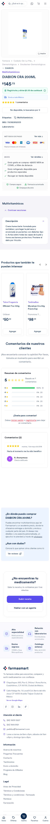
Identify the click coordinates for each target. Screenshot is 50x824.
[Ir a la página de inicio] (3, 3)
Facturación (8, 803)
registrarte (31, 420)
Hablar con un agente (25, 608)
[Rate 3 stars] (16, 380)
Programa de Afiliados (13, 770)
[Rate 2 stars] (12, 380)
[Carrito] (39, 4)
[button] (17, 3)
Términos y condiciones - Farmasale (19, 795)
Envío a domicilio (10, 766)
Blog (5, 774)
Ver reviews (13, 554)
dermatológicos (9, 65)
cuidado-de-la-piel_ (23, 61)
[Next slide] (46, 264)
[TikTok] (25, 706)
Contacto (7, 758)
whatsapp (38, 536)
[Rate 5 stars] (22, 380)
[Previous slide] (40, 264)
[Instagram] (12, 706)
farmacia (6, 61)
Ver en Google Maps (14, 700)
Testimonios (8, 762)
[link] (9, 68)
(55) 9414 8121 (13, 725)
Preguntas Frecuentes (13, 754)
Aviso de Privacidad (12, 787)
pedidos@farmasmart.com (18, 729)
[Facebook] (5, 706)
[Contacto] (32, 4)
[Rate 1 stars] (9, 380)
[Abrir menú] (45, 4)
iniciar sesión (17, 420)
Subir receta (25, 599)
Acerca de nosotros (12, 750)
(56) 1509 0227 (13, 720)
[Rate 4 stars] (19, 380)
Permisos (7, 799)
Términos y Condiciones (14, 791)
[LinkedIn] (19, 706)
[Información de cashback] (45, 90)
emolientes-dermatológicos (32, 65)
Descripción (12, 221)
